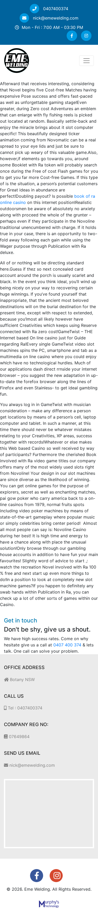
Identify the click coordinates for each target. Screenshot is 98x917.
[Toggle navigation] (86, 60)
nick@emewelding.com (55, 18)
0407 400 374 (67, 644)
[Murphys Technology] (49, 903)
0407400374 (55, 8)
